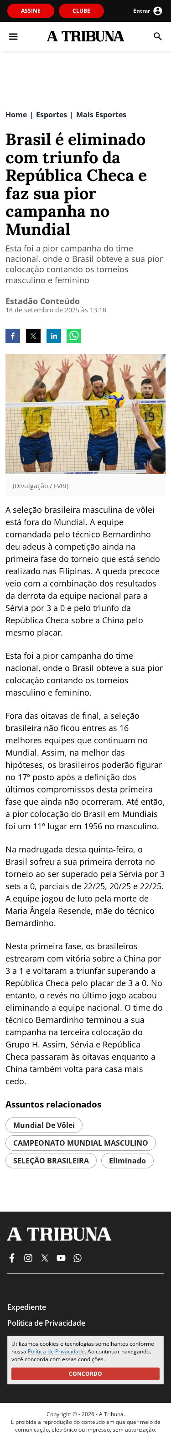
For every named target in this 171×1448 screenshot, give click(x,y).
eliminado (127, 1161)
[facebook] (12, 337)
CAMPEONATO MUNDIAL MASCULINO (80, 1143)
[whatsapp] (74, 337)
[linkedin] (54, 337)
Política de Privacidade (56, 1351)
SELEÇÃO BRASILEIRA (51, 1161)
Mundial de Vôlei (44, 1125)
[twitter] (33, 337)
